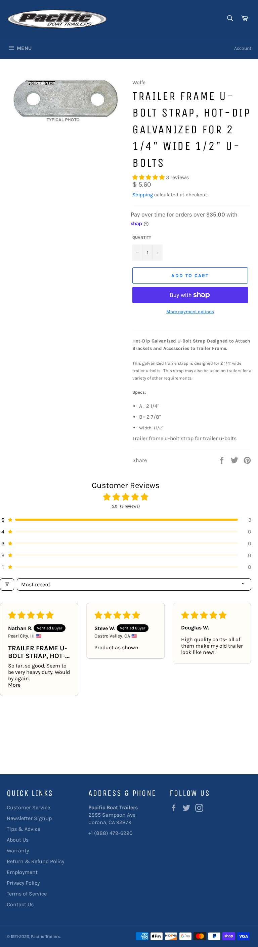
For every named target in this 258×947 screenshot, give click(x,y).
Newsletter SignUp (29, 818)
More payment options (190, 312)
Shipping (142, 195)
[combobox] (229, 18)
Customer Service (28, 807)
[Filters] (7, 584)
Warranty (18, 850)
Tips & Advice (23, 829)
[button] (149, 177)
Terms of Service (27, 893)
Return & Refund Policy (35, 861)
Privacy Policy (23, 883)
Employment (22, 872)
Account (242, 48)
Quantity (141, 237)
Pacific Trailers (45, 936)
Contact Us (20, 904)
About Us (18, 840)
